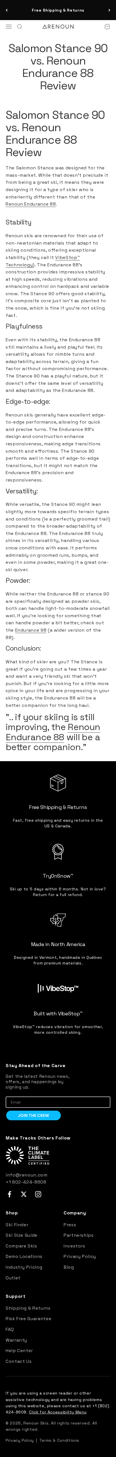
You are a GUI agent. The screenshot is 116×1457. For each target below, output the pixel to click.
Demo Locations (24, 1256)
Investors (74, 1246)
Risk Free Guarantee (28, 1319)
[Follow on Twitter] (24, 1194)
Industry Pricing (24, 1267)
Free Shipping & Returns (58, 10)
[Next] (109, 10)
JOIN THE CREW (33, 1115)
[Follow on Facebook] (9, 1194)
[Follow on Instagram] (38, 1194)
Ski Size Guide (21, 1235)
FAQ (10, 1329)
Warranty (16, 1340)
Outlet (13, 1278)
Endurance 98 (31, 630)
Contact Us (19, 1361)
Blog (69, 1267)
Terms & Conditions (59, 1440)
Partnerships (79, 1235)
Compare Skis (21, 1246)
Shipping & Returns (28, 1308)
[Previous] (7, 10)
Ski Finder (17, 1225)
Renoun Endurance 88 (31, 204)
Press (70, 1225)
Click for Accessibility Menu (57, 1412)
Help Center (19, 1351)
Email (11, 1092)
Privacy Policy (80, 1256)
